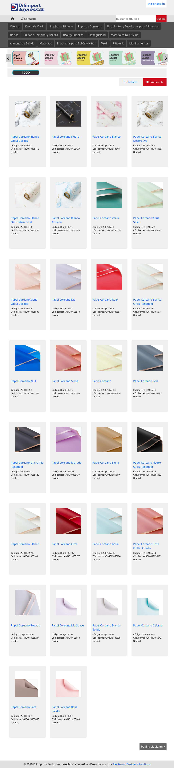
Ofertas (15, 26)
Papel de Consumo (90, 26)
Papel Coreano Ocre (64, 544)
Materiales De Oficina (124, 35)
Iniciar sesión (156, 4)
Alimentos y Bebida (22, 43)
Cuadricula (156, 82)
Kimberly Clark (34, 26)
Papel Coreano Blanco (106, 136)
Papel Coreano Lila (63, 299)
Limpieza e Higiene (61, 26)
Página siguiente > (153, 746)
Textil (104, 43)
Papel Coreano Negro (65, 136)
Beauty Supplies (73, 35)
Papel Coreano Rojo (105, 299)
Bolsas (14, 35)
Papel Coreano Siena (65, 381)
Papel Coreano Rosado (25, 625)
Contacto (29, 19)
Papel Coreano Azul (23, 381)
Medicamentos (139, 43)
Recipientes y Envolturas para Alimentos (133, 26)
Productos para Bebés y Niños (76, 43)
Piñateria (118, 43)
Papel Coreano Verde (106, 218)
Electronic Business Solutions (132, 764)
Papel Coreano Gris (145, 381)
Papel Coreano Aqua (105, 544)
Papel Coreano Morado (67, 462)
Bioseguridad (97, 35)
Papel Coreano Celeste (147, 625)
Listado (132, 82)
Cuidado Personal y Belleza (40, 35)
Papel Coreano (101, 381)
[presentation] (8, 58)
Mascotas (46, 43)
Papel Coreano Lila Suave (68, 625)
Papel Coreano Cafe (23, 707)
